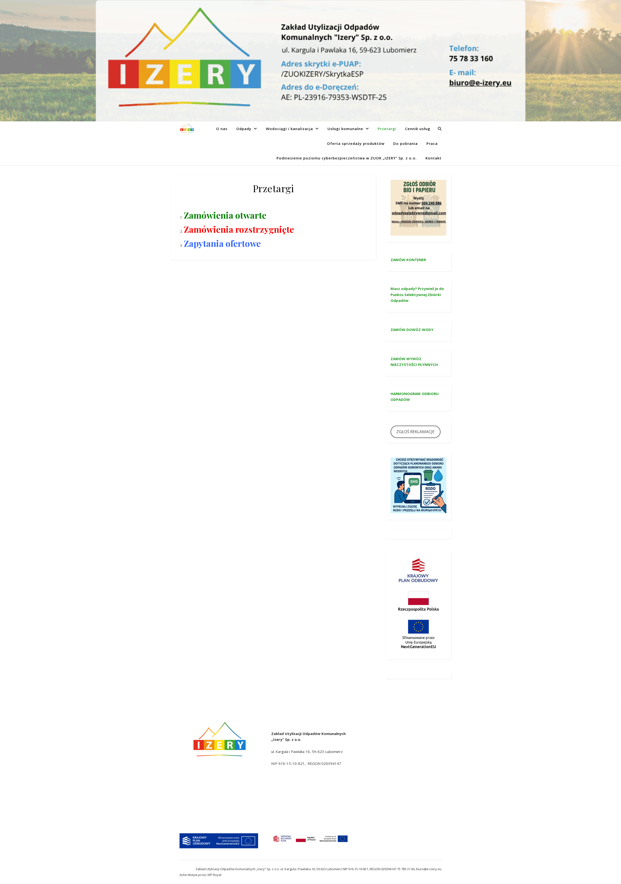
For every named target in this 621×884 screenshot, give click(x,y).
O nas (222, 128)
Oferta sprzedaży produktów (355, 143)
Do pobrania (405, 143)
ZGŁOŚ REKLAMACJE (415, 431)
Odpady (243, 128)
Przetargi (387, 128)
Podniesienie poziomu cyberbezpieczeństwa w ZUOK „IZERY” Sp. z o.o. (347, 158)
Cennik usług (417, 128)
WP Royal (214, 875)
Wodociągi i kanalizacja (289, 128)
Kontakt (433, 158)
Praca (432, 143)
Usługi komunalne (345, 128)
